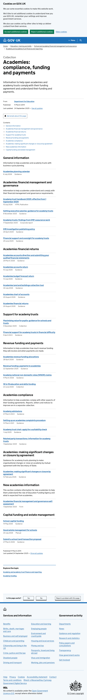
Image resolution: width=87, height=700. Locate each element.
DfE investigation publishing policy (19, 229)
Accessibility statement (37, 677)
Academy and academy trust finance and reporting (24, 49)
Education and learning (41, 624)
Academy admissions (12, 411)
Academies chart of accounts (16, 294)
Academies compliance (14, 141)
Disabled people (10, 658)
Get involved (64, 660)
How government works (69, 655)
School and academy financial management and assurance (55, 46)
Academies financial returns (16, 132)
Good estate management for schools (20, 530)
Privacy (12, 677)
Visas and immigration (40, 658)
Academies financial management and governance (24, 129)
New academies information (16, 147)
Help (5, 677)
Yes (30, 598)
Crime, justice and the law (14, 653)
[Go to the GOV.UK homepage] (11, 40)
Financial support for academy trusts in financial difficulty (29, 332)
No (43, 598)
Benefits (6, 624)
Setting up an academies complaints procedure (24, 420)
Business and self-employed (15, 636)
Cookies (21, 677)
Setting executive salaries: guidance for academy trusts (28, 211)
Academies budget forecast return (18, 276)
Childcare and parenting (13, 641)
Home (5, 46)
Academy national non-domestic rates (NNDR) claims (27, 375)
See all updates (37, 108)
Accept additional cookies (15, 32)
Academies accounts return (15, 267)
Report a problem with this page (67, 598)
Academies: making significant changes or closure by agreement (29, 144)
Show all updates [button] (36, 553)
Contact (52, 677)
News (61, 628)
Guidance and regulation (69, 633)
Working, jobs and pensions (43, 662)
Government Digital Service (15, 683)
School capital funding (13, 521)
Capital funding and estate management (20, 150)
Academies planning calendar (16, 171)
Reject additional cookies (42, 32)
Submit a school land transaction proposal (22, 539)
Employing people (39, 628)
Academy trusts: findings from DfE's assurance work (26, 220)
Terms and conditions (12, 680)
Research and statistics (69, 638)
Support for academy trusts (16, 135)
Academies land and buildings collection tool (23, 285)
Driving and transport (12, 662)
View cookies (61, 32)
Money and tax (37, 645)
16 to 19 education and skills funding (19, 384)
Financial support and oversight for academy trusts (26, 238)
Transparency (65, 650)
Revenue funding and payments (17, 138)
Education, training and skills (21, 46)
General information (13, 126)
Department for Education (24, 101)
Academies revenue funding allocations (21, 357)
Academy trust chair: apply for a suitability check (25, 429)
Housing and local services (42, 641)
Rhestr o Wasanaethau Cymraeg (37, 680)
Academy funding (10, 576)
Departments (65, 624)
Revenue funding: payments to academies (22, 366)
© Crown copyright (75, 693)
